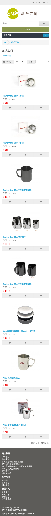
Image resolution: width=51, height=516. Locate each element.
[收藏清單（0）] (44, 2)
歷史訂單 (5, 495)
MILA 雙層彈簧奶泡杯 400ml (14, 425)
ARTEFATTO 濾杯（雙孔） (14, 143)
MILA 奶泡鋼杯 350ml (11, 378)
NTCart (16, 508)
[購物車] (47, 2)
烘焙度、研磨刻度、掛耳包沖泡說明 (17, 466)
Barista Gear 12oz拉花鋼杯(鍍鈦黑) (17, 190)
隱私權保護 (6, 473)
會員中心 (5, 492)
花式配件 (15, 42)
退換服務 (5, 483)
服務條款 (5, 471)
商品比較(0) (7, 56)
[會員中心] (40, 2)
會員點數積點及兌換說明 (12, 462)
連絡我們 (5, 481)
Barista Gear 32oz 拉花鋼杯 (14, 237)
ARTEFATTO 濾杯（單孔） (14, 96)
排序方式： (8, 62)
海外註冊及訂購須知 (10, 469)
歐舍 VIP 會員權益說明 (11, 464)
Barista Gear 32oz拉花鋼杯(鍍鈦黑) (17, 284)
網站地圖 (5, 485)
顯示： (31, 62)
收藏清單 (5, 497)
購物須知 (5, 459)
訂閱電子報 (6, 499)
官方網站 (5, 457)
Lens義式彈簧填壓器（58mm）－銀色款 (19, 331)
